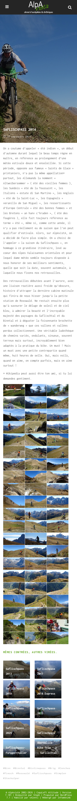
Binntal (20, 768)
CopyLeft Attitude (48, 792)
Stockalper (12, 778)
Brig (53, 768)
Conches (65, 768)
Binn (8, 768)
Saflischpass (46, 733)
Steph (37, 795)
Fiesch (9, 773)
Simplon (61, 773)
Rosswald (24, 773)
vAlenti (35, 797)
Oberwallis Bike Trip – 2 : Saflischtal (47, 747)
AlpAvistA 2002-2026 (21, 792)
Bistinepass (37, 768)
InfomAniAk (64, 797)
